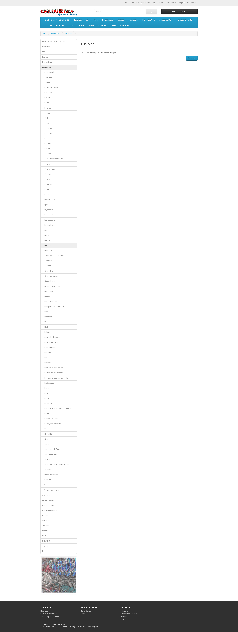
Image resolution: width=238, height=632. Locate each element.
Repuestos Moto (148, 20)
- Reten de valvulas (50, 418)
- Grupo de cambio (50, 276)
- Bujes (45, 103)
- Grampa (46, 266)
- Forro (45, 235)
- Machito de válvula (50, 301)
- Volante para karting (51, 490)
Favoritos (124, 616)
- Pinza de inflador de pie (52, 368)
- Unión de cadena (50, 475)
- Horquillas (47, 291)
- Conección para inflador (52, 159)
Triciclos (71, 25)
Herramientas (107, 20)
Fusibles (68, 33)
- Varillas (46, 485)
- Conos (46, 164)
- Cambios (47, 133)
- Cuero (45, 194)
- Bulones (46, 108)
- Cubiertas (47, 184)
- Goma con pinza (49, 250)
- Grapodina (47, 271)
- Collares (46, 154)
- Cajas (45, 123)
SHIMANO (102, 25)
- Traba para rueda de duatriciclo (56, 464)
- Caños (45, 138)
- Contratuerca (48, 169)
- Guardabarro (48, 281)
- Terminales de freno (51, 449)
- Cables (46, 113)
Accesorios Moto (166, 20)
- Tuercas (46, 469)
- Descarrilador (48, 199)
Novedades (124, 25)
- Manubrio (47, 317)
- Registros (47, 403)
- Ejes (45, 205)
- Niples (45, 327)
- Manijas (46, 311)
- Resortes (46, 413)
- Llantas (46, 296)
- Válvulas (46, 480)
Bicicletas (78, 20)
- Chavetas (47, 143)
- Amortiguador (49, 72)
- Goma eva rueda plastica (53, 255)
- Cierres (46, 148)
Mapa (83, 614)
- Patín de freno (49, 347)
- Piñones (46, 362)
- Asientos (46, 82)
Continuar (192, 58)
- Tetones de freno (50, 454)
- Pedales (46, 352)
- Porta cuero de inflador (52, 373)
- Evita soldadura (49, 225)
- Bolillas (46, 98)
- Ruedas (46, 429)
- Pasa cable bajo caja (51, 337)
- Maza (45, 322)
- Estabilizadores (49, 215)
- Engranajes (47, 210)
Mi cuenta (125, 611)
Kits (87, 20)
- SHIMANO (47, 434)
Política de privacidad (48, 614)
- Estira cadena (48, 220)
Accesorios (134, 20)
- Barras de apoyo (50, 87)
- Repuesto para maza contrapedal (56, 408)
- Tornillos (46, 459)
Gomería (48, 25)
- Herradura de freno (51, 286)
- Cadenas (46, 118)
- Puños (45, 388)
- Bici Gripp (47, 92)
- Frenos (46, 240)
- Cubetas (46, 179)
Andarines (60, 25)
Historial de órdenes (129, 614)
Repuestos (121, 20)
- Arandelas (47, 77)
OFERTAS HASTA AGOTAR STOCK (57, 20)
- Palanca (46, 332)
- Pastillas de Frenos (50, 342)
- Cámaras (47, 128)
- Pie (44, 357)
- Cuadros (46, 174)
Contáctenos (86, 611)
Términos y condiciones (49, 616)
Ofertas (113, 25)
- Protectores (48, 383)
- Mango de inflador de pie (53, 306)
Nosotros (44, 611)
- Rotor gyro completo (51, 424)
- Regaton (46, 398)
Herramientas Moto (184, 20)
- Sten (45, 439)
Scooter (82, 25)
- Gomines (47, 261)
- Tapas (45, 444)
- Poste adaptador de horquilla (55, 378)
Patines (95, 20)
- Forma (46, 230)
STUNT (91, 25)
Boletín (124, 619)
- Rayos (45, 393)
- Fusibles (46, 245)
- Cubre (45, 189)
